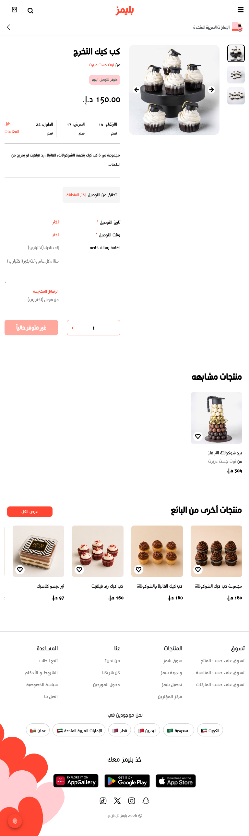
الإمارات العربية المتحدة (82, 731)
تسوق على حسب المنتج (222, 660)
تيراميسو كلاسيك (50, 586)
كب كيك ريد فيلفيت (107, 586)
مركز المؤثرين (170, 696)
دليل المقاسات (12, 127)
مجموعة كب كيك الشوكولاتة (218, 586)
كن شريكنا (111, 672)
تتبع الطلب (48, 660)
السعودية (181, 731)
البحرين (150, 731)
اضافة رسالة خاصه (105, 247)
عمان (41, 731)
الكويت (213, 731)
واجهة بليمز (171, 672)
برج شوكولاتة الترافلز (225, 453)
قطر (123, 731)
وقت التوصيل (107, 235)
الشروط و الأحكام (41, 672)
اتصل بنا (51, 696)
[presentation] (137, 89)
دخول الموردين (106, 684)
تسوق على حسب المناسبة (220, 672)
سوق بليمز (173, 660)
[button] (240, 11)
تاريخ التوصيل (108, 222)
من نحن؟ (112, 660)
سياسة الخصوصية (42, 684)
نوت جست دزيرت (101, 65)
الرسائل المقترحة (46, 291)
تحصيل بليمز (172, 684)
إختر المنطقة (76, 195)
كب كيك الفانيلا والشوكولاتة (160, 586)
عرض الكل (29, 511)
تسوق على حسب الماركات (220, 684)
